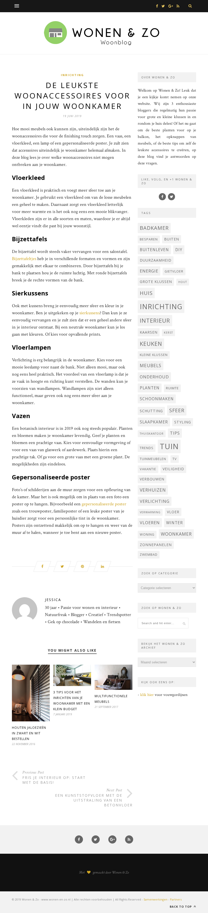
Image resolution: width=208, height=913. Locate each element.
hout (182, 282)
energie (149, 271)
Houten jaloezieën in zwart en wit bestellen (29, 733)
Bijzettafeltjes (24, 259)
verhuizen (153, 490)
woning (147, 534)
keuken (151, 343)
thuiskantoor (152, 433)
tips (175, 433)
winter (174, 522)
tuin (169, 446)
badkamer (154, 227)
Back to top (181, 906)
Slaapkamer (154, 422)
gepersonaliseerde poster (104, 504)
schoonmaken (157, 399)
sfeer (176, 410)
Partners (176, 899)
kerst (168, 332)
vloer (173, 511)
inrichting (161, 306)
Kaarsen (149, 332)
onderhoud (154, 377)
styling (182, 422)
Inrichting (72, 75)
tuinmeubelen (153, 459)
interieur (155, 320)
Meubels (150, 365)
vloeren (150, 522)
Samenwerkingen (155, 899)
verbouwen (152, 479)
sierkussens (89, 313)
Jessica (53, 599)
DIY (178, 249)
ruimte (172, 388)
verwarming (150, 512)
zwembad (149, 554)
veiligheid (173, 468)
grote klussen (156, 281)
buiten (171, 239)
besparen (149, 239)
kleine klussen (154, 355)
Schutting (151, 410)
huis (146, 292)
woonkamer (176, 534)
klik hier (147, 694)
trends (146, 448)
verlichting (154, 501)
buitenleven (154, 249)
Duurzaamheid (155, 260)
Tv (174, 459)
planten (150, 388)
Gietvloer (174, 271)
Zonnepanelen (156, 544)
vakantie (148, 469)
